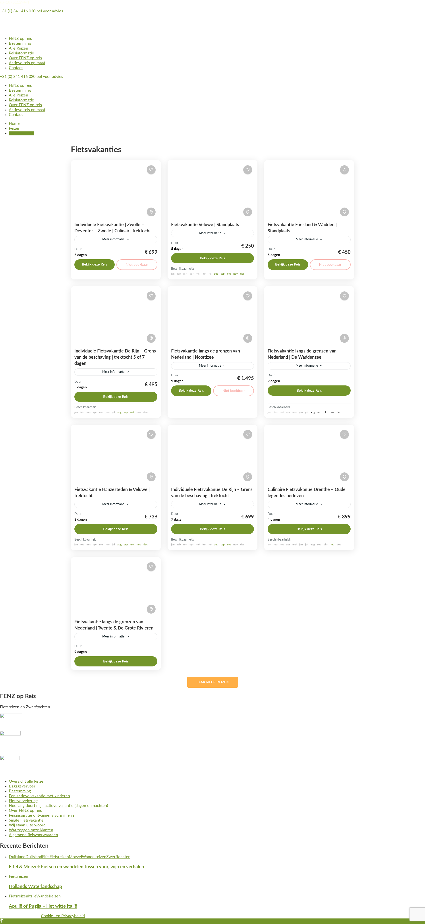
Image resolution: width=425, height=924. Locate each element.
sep (223, 273)
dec (242, 273)
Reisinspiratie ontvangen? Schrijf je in (41, 816)
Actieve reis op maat (27, 63)
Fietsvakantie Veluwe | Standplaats (205, 225)
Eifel (46, 857)
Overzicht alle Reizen (27, 781)
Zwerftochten (118, 857)
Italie (32, 896)
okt (229, 273)
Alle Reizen (18, 48)
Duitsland (17, 857)
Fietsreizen (59, 857)
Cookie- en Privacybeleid (63, 916)
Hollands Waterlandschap (35, 886)
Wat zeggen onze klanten (31, 830)
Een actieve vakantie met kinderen (39, 796)
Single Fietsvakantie (26, 820)
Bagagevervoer (22, 786)
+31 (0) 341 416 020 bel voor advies (31, 11)
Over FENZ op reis (25, 58)
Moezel (75, 857)
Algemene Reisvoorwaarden (33, 835)
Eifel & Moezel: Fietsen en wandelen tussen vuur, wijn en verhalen (76, 866)
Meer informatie (113, 239)
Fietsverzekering (23, 801)
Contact (16, 68)
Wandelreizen (94, 857)
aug (216, 273)
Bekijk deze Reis (94, 264)
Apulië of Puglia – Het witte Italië (43, 906)
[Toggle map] (151, 212)
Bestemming (20, 44)
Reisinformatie (21, 53)
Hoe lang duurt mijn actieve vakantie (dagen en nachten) (58, 806)
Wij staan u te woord (27, 825)
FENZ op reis (20, 39)
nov (235, 273)
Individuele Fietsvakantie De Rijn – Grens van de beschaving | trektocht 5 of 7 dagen (115, 357)
